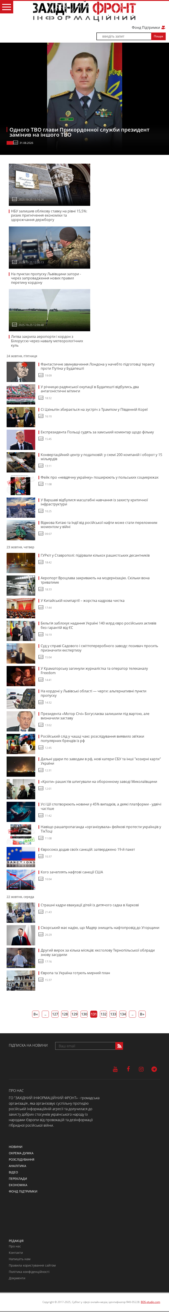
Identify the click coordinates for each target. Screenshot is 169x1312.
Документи (17, 1278)
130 (84, 1014)
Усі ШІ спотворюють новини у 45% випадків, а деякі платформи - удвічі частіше (101, 806)
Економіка (18, 1185)
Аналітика (17, 1166)
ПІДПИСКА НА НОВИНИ (28, 1045)
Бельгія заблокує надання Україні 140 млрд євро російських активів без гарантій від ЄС (98, 625)
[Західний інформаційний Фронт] (84, 11)
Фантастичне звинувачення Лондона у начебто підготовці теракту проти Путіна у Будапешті (97, 366)
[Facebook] (128, 1069)
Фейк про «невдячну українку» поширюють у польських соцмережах (99, 477)
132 (104, 1014)
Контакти (16, 1252)
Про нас (15, 1246)
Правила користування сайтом (32, 1265)
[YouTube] (115, 1069)
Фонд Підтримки (146, 27)
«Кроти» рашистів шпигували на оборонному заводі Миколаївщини (99, 781)
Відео (13, 1172)
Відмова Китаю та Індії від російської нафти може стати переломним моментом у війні (99, 524)
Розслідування (21, 1159)
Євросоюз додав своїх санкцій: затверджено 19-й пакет (88, 849)
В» (142, 1014)
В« (35, 1014)
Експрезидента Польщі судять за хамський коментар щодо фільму (97, 432)
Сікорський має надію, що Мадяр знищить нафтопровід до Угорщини (100, 927)
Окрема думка (21, 1153)
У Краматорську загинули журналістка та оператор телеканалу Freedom (94, 670)
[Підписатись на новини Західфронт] (119, 1046)
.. (45, 1014)
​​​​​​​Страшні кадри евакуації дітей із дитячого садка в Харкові (90, 905)
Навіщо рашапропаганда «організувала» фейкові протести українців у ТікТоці (101, 829)
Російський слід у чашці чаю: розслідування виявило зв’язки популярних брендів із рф (92, 738)
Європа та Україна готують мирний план (75, 972)
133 (113, 1014)
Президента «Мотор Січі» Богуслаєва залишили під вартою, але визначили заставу (95, 715)
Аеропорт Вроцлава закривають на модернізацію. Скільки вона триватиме (95, 580)
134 (123, 1014)
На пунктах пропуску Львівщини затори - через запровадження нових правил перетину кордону (46, 278)
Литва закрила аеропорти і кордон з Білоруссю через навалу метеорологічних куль (47, 340)
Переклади (18, 1178)
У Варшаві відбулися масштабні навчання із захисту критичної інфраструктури (94, 502)
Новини (15, 1147)
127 (55, 1014)
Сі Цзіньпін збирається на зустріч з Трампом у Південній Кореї (94, 409)
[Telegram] (154, 1069)
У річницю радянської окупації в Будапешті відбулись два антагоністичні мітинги (90, 389)
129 (74, 1014)
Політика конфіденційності (29, 1272)
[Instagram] (141, 1069)
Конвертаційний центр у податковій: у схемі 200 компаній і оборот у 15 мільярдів (101, 456)
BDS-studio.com (150, 1302)
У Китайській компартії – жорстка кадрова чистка (83, 600)
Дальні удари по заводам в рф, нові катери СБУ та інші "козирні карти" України (101, 761)
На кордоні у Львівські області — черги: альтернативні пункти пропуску (93, 693)
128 (65, 1014)
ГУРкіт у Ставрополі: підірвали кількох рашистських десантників (95, 555)
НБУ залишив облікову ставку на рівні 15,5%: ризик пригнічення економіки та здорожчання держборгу (49, 215)
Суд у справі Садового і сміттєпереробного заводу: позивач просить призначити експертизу (99, 648)
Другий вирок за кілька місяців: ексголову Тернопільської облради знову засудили (98, 952)
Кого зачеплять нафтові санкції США (72, 872)
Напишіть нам (19, 1259)
